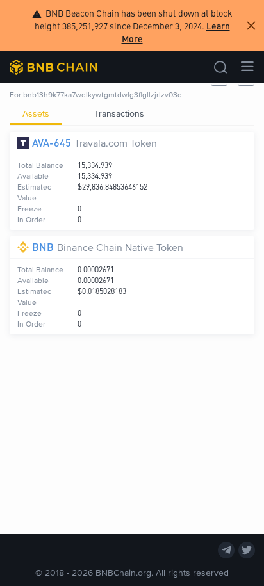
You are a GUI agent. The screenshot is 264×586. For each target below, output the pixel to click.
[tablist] (132, 113)
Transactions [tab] (119, 113)
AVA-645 (51, 142)
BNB (43, 247)
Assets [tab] (35, 113)
